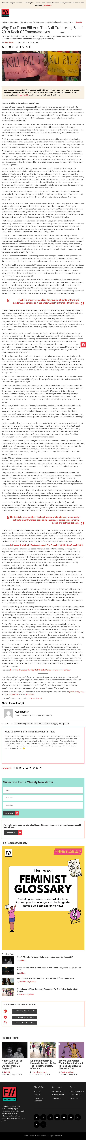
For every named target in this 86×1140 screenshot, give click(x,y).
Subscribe (9, 813)
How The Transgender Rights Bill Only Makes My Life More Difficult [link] (40, 670)
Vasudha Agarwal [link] (26, 994)
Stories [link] (4, 22)
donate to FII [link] (22, 95)
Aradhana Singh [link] (67, 1072)
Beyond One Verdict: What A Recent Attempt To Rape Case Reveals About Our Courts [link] (71, 1064)
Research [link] (14, 22)
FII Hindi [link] (62, 27)
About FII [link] (37, 1091)
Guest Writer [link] (9, 42)
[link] (83, 344)
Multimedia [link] (52, 22)
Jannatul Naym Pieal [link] (27, 982)
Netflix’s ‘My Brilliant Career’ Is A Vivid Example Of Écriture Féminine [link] (45, 978)
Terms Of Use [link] (75, 1095)
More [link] (71, 22)
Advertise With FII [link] (58, 1091)
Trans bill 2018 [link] (39, 724)
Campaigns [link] (25, 22)
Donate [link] (79, 22)
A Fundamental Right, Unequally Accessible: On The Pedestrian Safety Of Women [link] (47, 990)
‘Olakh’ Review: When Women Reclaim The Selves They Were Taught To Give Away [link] (49, 969)
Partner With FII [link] (57, 1095)
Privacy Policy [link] (75, 1098)
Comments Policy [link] (77, 1091)
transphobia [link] (64, 724)
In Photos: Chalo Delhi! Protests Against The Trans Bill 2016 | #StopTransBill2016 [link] (46, 545)
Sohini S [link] (22, 960)
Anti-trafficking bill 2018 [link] (23, 724)
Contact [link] (37, 1095)
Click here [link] (47, 5)
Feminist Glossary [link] (36, 27)
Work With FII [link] (57, 1098)
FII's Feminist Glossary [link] (14, 842)
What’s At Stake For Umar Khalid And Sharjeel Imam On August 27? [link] (45, 957)
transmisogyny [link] (52, 724)
